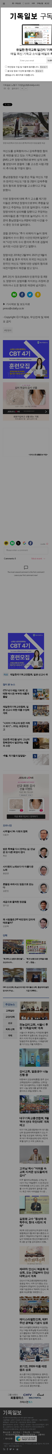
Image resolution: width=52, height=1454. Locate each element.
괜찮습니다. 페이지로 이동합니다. (19, 75)
